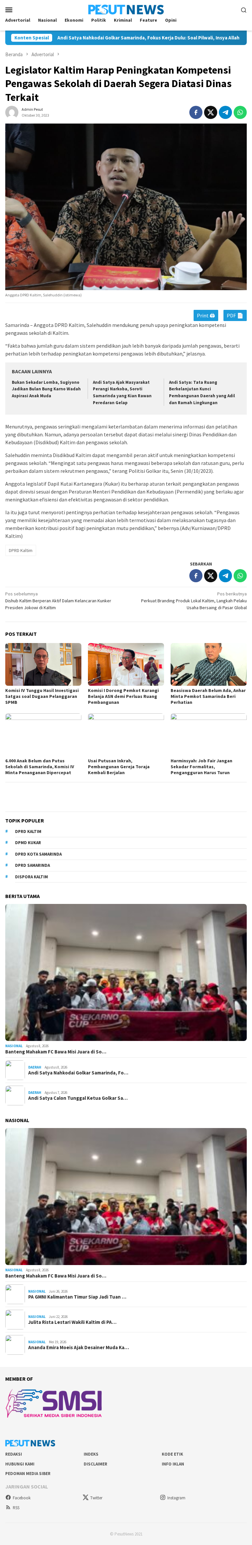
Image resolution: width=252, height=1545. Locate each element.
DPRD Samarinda (32, 865)
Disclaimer (95, 1464)
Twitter (96, 1498)
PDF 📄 (235, 315)
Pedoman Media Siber (28, 1473)
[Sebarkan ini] (195, 112)
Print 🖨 (206, 315)
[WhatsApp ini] (240, 112)
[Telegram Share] (225, 112)
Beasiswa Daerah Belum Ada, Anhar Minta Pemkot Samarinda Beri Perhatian (208, 696)
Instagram (176, 1498)
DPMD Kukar (28, 842)
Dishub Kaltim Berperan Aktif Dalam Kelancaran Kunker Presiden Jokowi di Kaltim (58, 601)
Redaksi (13, 1454)
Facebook (22, 1498)
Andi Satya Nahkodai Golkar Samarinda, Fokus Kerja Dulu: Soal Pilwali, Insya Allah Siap (113, 38)
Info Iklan (173, 1464)
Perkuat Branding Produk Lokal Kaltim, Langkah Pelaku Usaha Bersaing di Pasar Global (194, 601)
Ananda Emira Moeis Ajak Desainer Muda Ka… (78, 1347)
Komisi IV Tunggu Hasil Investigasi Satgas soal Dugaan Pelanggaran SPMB (42, 696)
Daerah (34, 1067)
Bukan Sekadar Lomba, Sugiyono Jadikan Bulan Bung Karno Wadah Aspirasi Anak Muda (46, 389)
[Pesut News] (126, 9)
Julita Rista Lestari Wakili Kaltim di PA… (72, 1322)
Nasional (14, 1046)
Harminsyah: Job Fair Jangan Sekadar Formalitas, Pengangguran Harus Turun (201, 766)
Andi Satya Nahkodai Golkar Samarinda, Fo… (78, 1073)
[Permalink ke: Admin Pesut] (11, 112)
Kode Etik (172, 1454)
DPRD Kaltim (20, 550)
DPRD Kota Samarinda (38, 854)
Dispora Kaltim (31, 877)
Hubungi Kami (19, 1464)
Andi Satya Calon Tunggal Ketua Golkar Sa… (78, 1098)
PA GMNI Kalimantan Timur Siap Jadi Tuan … (77, 1297)
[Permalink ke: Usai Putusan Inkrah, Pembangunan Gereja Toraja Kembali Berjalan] (126, 734)
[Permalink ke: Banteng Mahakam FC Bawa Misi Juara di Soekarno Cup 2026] (126, 972)
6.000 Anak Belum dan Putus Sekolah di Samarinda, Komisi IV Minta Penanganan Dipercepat (39, 766)
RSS (16, 1507)
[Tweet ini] (210, 112)
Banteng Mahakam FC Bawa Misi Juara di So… (55, 1052)
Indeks (91, 1454)
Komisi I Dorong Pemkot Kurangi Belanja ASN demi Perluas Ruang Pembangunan (123, 696)
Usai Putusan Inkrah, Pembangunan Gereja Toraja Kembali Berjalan (119, 766)
